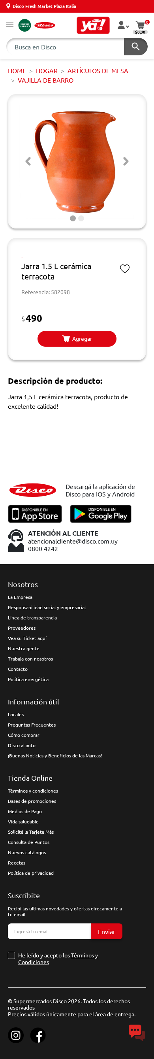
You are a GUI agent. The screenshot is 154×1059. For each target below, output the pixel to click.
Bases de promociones (32, 800)
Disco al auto (22, 745)
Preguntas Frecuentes (32, 724)
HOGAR (47, 70)
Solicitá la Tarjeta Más (31, 831)
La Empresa (20, 597)
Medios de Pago (25, 811)
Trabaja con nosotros (30, 658)
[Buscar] (136, 46)
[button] (9, 25)
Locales (16, 714)
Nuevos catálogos (27, 852)
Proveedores (22, 627)
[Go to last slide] (28, 161)
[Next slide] (126, 161)
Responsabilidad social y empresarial (47, 607)
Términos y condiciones (33, 790)
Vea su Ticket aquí (27, 638)
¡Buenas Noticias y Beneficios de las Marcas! (55, 755)
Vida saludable (23, 821)
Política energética (28, 679)
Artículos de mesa (98, 70)
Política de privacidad (31, 872)
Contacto (18, 668)
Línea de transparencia (32, 617)
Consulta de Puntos (28, 842)
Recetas (16, 862)
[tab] (73, 218)
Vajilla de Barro (45, 80)
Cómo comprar (23, 734)
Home (17, 70)
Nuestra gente (23, 648)
